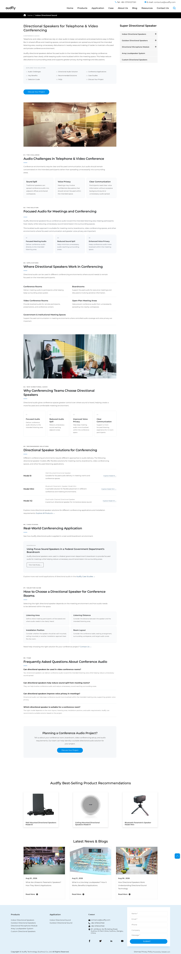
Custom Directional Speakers (134, 60)
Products (82, 8)
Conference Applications (96, 72)
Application (98, 8)
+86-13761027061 (98, 923)
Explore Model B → (109, 476)
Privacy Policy (147, 952)
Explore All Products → (45, 513)
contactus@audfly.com (165, 2)
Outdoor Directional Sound (61, 923)
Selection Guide (33, 79)
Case (111, 8)
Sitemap (137, 952)
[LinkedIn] (111, 941)
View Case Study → (35, 565)
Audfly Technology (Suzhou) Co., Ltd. (37, 952)
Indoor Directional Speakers (134, 34)
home (30, 15)
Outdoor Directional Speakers (135, 41)
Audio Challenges (33, 72)
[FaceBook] (89, 941)
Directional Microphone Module (135, 47)
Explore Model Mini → (108, 489)
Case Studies (92, 75)
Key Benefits (31, 75)
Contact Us (163, 8)
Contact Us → (86, 647)
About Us (123, 8)
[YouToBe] (122, 941)
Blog (134, 8)
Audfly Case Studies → (85, 576)
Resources (147, 8)
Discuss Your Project (94, 79)
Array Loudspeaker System (133, 53)
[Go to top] (177, 856)
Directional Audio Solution (67, 72)
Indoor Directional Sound (46, 15)
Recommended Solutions (66, 75)
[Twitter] (100, 941)
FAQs (59, 79)
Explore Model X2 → (109, 501)
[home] (10, 9)
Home (70, 8)
